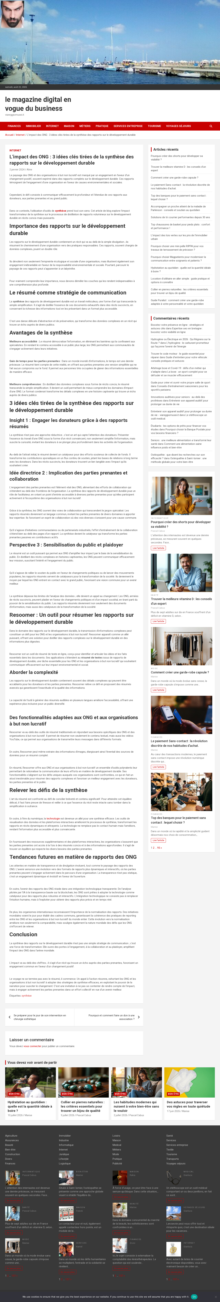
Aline (29, 169)
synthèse (27, 995)
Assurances (12, 1140)
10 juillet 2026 (15, 1115)
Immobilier (33, 126)
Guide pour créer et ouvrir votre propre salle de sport (180, 382)
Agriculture (11, 1135)
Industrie (64, 1140)
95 (158, 847)
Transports (172, 1158)
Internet (52, 126)
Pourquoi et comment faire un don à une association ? (112, 1017)
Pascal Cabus (83, 1115)
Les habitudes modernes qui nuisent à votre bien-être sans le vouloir (136, 1106)
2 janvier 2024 (17, 169)
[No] (215, 1297)
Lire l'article (158, 548)
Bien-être (14, 1094)
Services (81, 1243)
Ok (194, 1296)
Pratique (102, 126)
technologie (53, 818)
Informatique (160, 518)
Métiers (85, 126)
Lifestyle (64, 1158)
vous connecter (32, 1046)
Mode (154, 668)
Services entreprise (128, 126)
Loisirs (116, 1135)
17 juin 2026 (173, 1111)
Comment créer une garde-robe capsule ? (174, 177)
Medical (117, 1145)
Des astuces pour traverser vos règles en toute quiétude (188, 1104)
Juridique (64, 1154)
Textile (170, 1149)
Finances (14, 126)
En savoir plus (14, 1200)
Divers (8, 1158)
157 (14, 1275)
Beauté (9, 1145)
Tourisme (154, 126)
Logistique (65, 1163)
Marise (28, 1115)
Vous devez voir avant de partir (32, 1062)
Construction (12, 1154)
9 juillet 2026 (67, 1115)
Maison (69, 126)
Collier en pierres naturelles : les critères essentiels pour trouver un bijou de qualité (82, 1106)
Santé (154, 595)
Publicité (117, 1163)
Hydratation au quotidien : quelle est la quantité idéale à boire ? (30, 1106)
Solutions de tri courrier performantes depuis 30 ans (180, 217)
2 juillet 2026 (120, 1115)
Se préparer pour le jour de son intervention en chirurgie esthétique (40, 1017)
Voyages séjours (178, 126)
